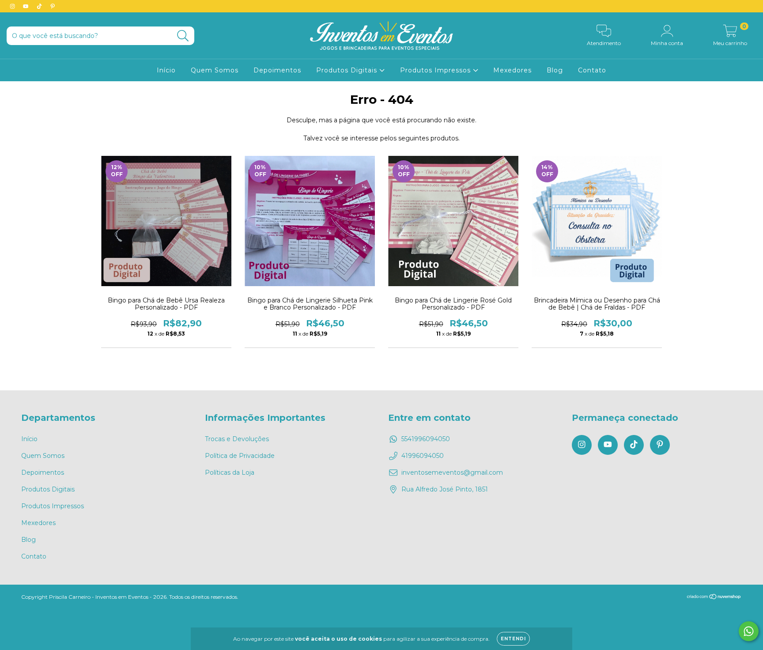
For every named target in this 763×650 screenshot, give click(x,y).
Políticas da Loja (229, 472)
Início (166, 70)
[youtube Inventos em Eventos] (26, 6)
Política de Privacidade (240, 456)
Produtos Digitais (347, 70)
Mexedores (512, 70)
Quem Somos (214, 70)
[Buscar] (183, 36)
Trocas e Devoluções (237, 439)
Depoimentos (277, 70)
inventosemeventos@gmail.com (452, 472)
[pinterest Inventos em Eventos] (52, 6)
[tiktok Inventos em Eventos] (40, 6)
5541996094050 (425, 439)
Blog (555, 70)
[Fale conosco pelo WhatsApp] (749, 631)
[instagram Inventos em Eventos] (13, 6)
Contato (592, 70)
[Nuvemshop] (714, 597)
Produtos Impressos (436, 70)
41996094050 (422, 456)
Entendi (513, 639)
